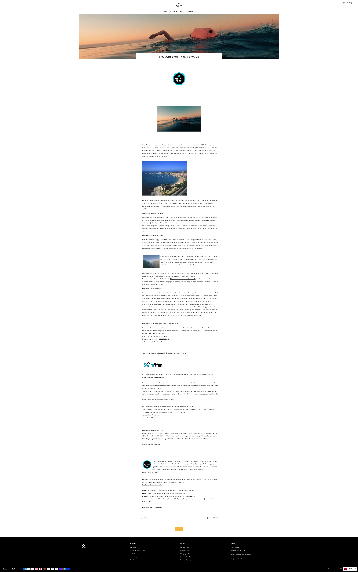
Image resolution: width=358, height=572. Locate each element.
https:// (151, 282)
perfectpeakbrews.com (149, 472)
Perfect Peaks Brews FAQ (138, 551)
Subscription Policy (186, 557)
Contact (132, 554)
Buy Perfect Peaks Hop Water (152, 485)
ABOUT (181, 11)
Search (132, 560)
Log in (343, 3)
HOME (165, 11)
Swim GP (157, 444)
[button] (350, 569)
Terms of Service (185, 560)
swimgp (156, 282)
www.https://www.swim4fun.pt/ (153, 377)
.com (160, 282)
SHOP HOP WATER (173, 11)
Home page (133, 557)
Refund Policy (184, 551)
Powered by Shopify (333, 569)
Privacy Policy (184, 547)
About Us (133, 547)
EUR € (14, 569)
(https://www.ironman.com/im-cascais (183, 279)
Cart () (349, 3)
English (5, 569)
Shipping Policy (185, 554)
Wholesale (190, 11)
